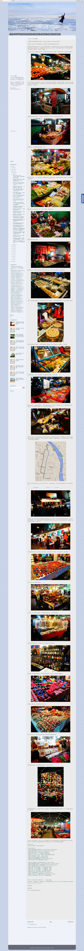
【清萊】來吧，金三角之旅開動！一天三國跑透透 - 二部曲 (39, 868)
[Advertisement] (50, 932)
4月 (13, 254)
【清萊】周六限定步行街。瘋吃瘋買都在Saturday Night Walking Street (42, 864)
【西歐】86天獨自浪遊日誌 (15, 298)
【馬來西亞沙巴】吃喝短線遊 (16, 311)
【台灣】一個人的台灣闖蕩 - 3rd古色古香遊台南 (19, 348)
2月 (13, 257)
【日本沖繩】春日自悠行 (15, 285)
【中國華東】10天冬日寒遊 (15, 266)
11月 (14, 174)
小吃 (55, 881)
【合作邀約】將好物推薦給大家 (16, 280)
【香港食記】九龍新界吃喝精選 (16, 307)
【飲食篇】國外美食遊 (50, 881)
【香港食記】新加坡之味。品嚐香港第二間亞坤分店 (18, 212)
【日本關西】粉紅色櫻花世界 (16, 286)
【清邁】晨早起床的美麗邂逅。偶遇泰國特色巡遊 (38, 857)
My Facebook (17, 34)
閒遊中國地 (44, 34)
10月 (14, 244)
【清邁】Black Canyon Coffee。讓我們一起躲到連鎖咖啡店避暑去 (41, 854)
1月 (13, 259)
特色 (66, 881)
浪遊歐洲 (24, 34)
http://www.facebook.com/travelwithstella (36, 845)
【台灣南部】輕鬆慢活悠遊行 (16, 276)
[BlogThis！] (47, 880)
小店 (58, 881)
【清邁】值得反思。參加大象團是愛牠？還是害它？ (38, 859)
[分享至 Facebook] (49, 880)
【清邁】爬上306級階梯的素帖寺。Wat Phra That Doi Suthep (40, 858)
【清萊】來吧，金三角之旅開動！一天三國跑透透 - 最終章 (39, 870)
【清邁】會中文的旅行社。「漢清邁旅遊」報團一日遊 (39, 853)
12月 (14, 172)
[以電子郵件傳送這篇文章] (46, 880)
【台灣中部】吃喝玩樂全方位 (16, 273)
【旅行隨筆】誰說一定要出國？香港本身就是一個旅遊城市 (18, 217)
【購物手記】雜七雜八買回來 (16, 301)
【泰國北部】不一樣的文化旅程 (39, 881)
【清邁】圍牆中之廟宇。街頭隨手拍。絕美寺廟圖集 (38, 852)
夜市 (62, 881)
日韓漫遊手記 (36, 34)
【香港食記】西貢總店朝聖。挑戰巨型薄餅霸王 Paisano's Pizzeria (18, 220)
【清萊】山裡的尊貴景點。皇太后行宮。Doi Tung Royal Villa (40, 872)
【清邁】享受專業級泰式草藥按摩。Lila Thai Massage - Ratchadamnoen (42, 849)
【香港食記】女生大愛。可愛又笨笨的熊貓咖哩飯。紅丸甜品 (18, 239)
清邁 (69, 881)
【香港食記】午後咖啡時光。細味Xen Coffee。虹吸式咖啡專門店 (18, 241)
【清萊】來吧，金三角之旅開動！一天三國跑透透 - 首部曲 (39, 867)
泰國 (64, 881)
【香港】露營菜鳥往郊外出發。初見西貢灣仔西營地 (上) (18, 226)
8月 (13, 248)
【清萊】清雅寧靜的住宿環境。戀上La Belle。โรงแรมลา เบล (40, 866)
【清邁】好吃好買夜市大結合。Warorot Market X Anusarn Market (41, 850)
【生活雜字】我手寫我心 (15, 294)
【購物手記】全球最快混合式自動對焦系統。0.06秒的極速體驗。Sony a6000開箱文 (18, 229)
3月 (13, 256)
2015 (13, 169)
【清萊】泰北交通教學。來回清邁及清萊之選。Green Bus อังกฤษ (41, 862)
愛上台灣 (30, 34)
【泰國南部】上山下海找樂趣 (16, 289)
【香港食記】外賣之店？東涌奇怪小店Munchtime (18, 236)
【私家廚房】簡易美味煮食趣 (16, 295)
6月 (13, 251)
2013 (13, 261)
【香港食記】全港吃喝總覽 (15, 308)
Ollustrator (44, 947)
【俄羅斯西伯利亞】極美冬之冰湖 (16, 270)
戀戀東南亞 (50, 34)
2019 (13, 166)
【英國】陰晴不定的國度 (15, 297)
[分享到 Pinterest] (50, 880)
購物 (71, 881)
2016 (13, 167)
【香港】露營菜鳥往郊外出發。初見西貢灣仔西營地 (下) (18, 223)
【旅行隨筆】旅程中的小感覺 (16, 283)
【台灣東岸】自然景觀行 (15, 277)
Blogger (52, 947)
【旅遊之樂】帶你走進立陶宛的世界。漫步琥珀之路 (19, 323)
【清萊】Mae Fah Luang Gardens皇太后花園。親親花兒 (39, 871)
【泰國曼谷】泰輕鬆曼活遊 (15, 291)
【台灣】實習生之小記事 (15, 271)
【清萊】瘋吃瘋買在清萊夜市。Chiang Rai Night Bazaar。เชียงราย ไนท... (18, 190)
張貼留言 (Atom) (33, 924)
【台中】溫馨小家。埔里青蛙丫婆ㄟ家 (19, 354)
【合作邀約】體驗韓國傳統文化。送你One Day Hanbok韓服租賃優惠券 (18, 203)
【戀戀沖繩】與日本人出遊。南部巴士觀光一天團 (19, 366)
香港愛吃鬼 (57, 34)
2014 (13, 171)
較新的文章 (30, 921)
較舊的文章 (71, 921)
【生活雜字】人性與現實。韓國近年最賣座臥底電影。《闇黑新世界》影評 (18, 232)
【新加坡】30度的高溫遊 (15, 282)
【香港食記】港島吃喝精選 (15, 310)
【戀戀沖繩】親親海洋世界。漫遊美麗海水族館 (19, 341)
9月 (13, 246)
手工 (60, 881)
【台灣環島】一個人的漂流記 (16, 279)
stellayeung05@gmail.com (15, 89)
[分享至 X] (48, 880)
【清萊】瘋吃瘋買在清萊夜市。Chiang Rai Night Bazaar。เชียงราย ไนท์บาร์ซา (43, 863)
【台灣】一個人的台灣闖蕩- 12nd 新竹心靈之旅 (19, 373)
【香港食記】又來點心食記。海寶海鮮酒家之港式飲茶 (18, 207)
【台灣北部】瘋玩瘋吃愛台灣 (16, 274)
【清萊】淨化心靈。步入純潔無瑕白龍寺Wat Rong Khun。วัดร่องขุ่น (41, 873)
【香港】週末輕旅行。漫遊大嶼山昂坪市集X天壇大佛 (20, 379)
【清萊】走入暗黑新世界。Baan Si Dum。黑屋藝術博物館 (39, 875)
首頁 (11, 34)
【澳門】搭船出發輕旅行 (15, 292)
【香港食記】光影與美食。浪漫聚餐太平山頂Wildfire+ (18, 215)
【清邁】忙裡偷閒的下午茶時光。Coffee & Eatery (38, 855)
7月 (13, 249)
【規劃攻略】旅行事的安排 (15, 300)
